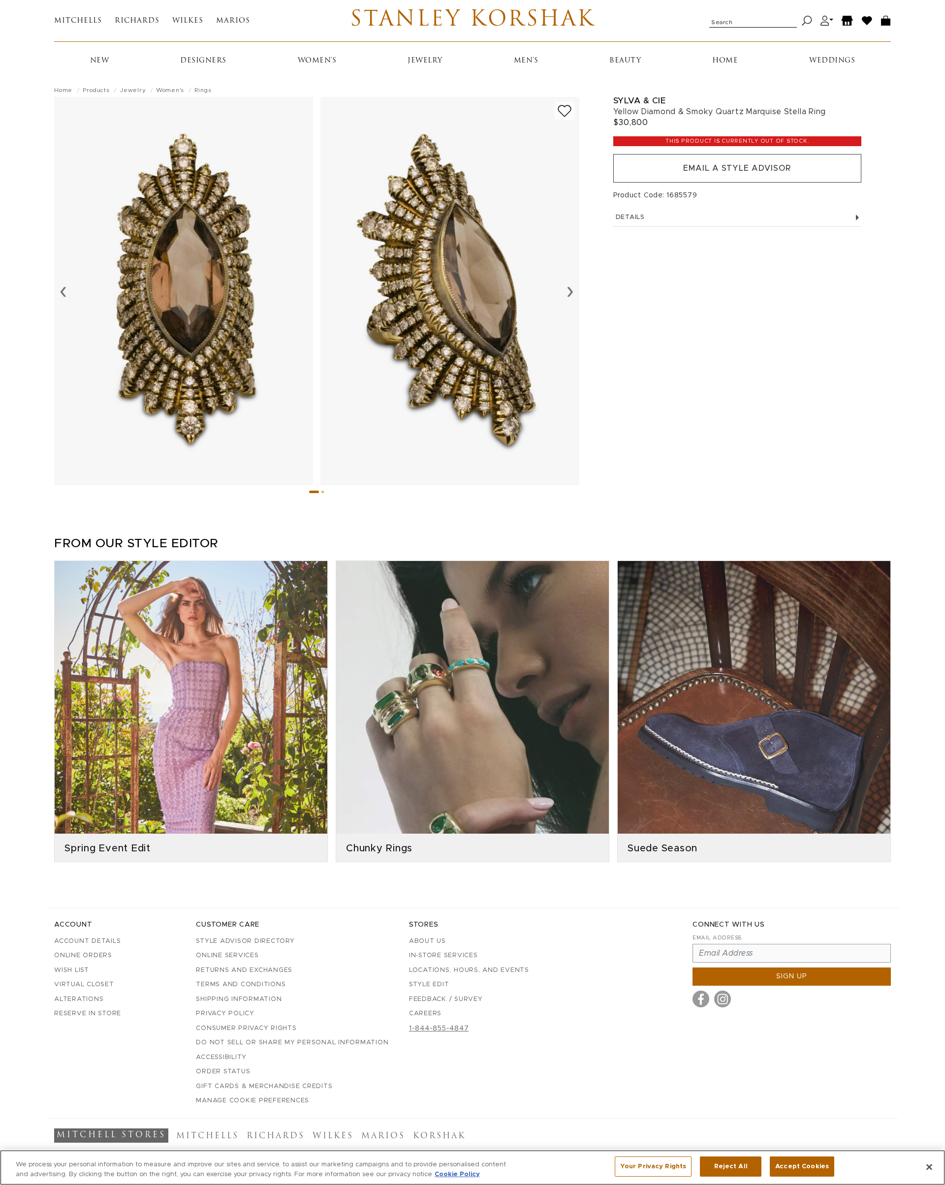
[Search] (807, 21)
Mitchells (78, 21)
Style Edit (429, 984)
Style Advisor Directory (245, 941)
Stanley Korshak (472, 20)
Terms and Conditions (240, 984)
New (99, 60)
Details (630, 217)
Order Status (223, 1071)
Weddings (832, 60)
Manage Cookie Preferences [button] (252, 1100)
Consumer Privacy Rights (246, 1028)
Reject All (731, 1166)
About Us (427, 941)
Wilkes (187, 21)
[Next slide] (570, 291)
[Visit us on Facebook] (701, 999)
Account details (87, 941)
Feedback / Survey (446, 999)
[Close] (929, 1167)
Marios (233, 21)
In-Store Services (443, 955)
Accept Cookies (802, 1166)
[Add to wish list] (564, 111)
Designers (203, 60)
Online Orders (83, 955)
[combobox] (753, 20)
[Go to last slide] (63, 291)
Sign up (791, 976)
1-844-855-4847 (439, 1028)
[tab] (314, 492)
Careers (425, 1013)
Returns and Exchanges (244, 970)
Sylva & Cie (639, 100)
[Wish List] (867, 21)
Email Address (717, 937)
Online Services (227, 955)
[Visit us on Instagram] (722, 999)
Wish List (71, 970)
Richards (137, 21)
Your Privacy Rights (653, 1166)
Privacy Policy (225, 1013)
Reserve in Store (87, 1013)
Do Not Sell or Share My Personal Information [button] (292, 1042)
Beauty (625, 60)
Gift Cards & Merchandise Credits (264, 1086)
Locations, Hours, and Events (469, 970)
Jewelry (425, 60)
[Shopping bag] (886, 21)
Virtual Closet (84, 984)
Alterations (78, 999)
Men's (526, 60)
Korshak (439, 1136)
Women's (317, 60)
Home (725, 60)
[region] (472, 1167)
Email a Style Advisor (737, 168)
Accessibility (221, 1057)
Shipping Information (239, 999)
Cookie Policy (457, 1174)
